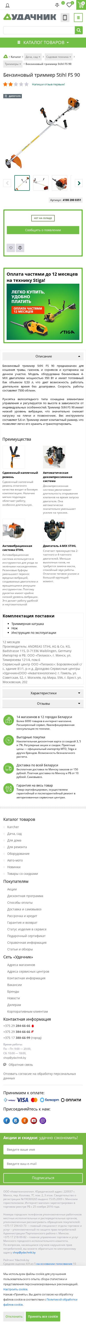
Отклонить (14, 1316)
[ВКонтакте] (15, 1120)
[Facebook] (6, 1120)
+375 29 (16, 1026)
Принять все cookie (43, 1316)
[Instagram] (42, 1120)
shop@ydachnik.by (24, 1252)
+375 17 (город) (22, 1038)
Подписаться (43, 1177)
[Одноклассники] (24, 1120)
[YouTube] (33, 1120)
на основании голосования (54, 1264)
